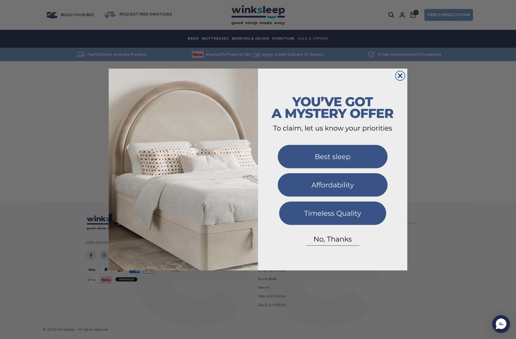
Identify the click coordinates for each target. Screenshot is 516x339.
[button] (332, 159)
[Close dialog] (400, 76)
